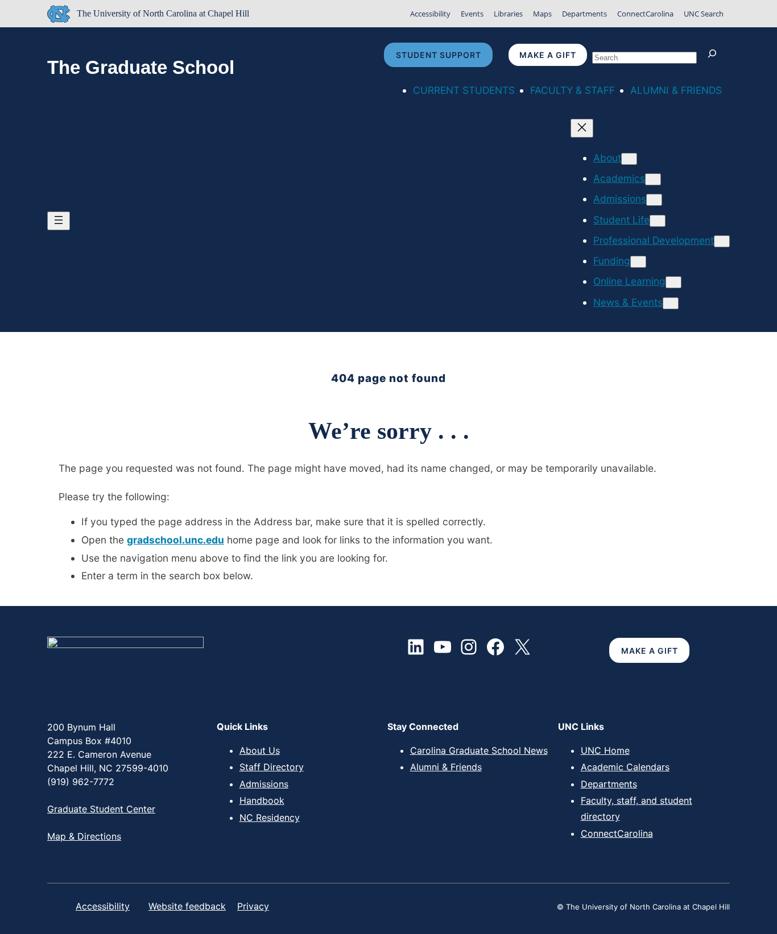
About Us (259, 750)
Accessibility (430, 14)
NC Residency (269, 817)
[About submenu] (629, 159)
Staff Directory (271, 767)
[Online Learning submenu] (673, 282)
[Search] (715, 54)
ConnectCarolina (645, 14)
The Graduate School (140, 67)
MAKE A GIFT (649, 650)
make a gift (547, 55)
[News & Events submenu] (671, 303)
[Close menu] (582, 128)
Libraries (508, 14)
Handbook (261, 800)
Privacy (253, 906)
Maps (542, 14)
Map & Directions (84, 836)
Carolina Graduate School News (479, 750)
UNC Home (605, 750)
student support (438, 55)
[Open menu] (58, 220)
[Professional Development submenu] (722, 241)
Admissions (263, 784)
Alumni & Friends (446, 767)
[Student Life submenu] (658, 221)
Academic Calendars (625, 767)
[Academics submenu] (653, 179)
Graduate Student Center (101, 809)
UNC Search (704, 14)
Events (472, 14)
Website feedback (187, 906)
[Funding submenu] (638, 262)
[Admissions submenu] (654, 200)
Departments (584, 14)
